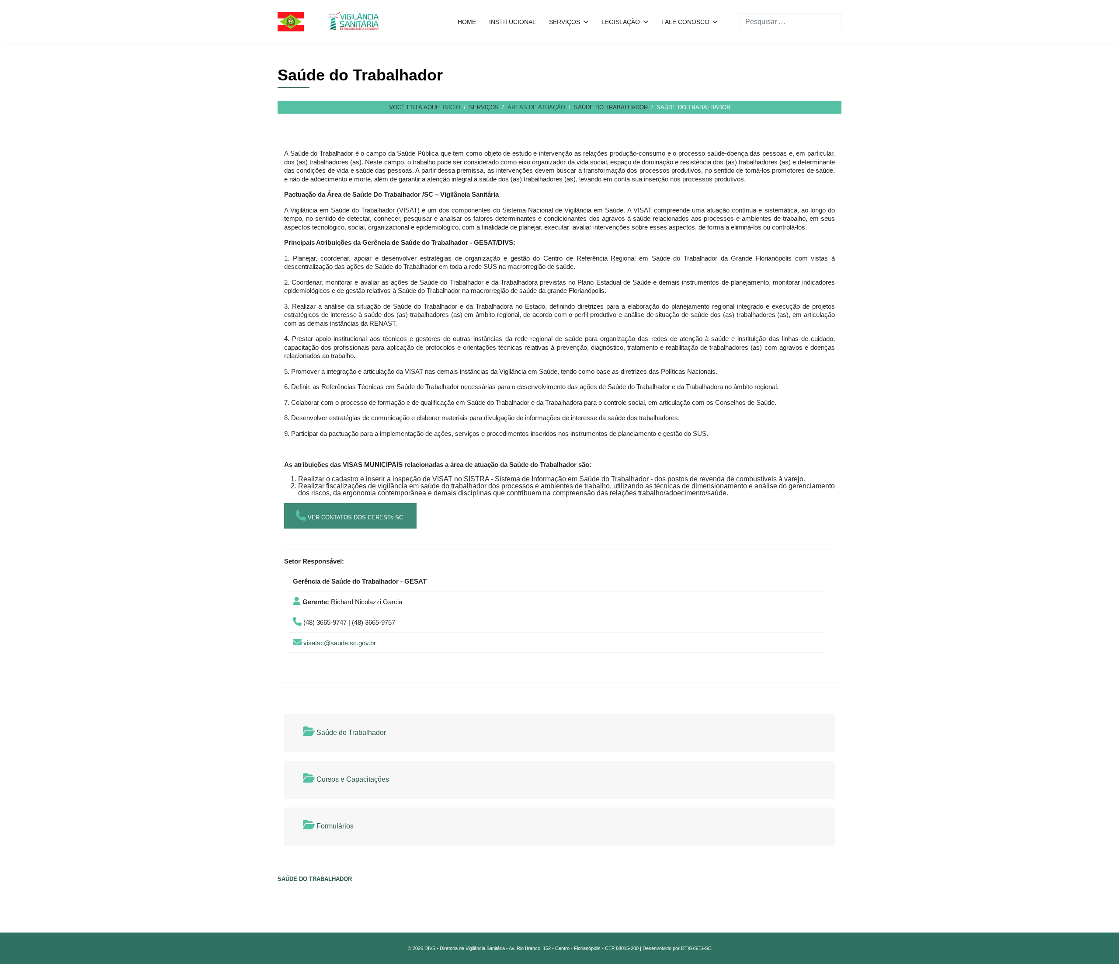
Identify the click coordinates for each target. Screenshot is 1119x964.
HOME (467, 21)
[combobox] (790, 22)
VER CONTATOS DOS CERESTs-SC (354, 518)
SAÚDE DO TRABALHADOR (315, 879)
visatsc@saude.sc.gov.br (339, 643)
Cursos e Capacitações (352, 779)
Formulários (334, 826)
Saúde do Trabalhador (350, 732)
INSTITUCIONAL (512, 21)
